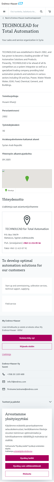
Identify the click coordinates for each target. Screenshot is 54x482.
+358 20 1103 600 (15, 374)
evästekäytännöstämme (23, 451)
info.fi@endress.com (16, 381)
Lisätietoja (6, 354)
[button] (27, 179)
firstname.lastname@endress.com (22, 389)
